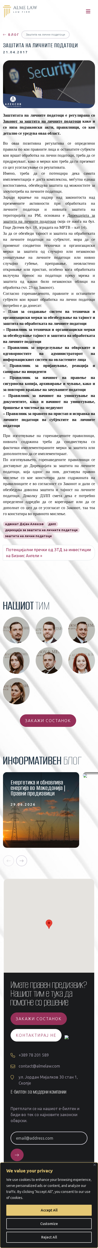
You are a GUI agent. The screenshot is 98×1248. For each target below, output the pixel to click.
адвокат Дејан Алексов (24, 524)
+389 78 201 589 (34, 1055)
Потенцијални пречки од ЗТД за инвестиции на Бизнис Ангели (48, 552)
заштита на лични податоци (28, 536)
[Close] (94, 1165)
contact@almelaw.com (39, 1066)
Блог (13, 34)
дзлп (52, 524)
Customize (49, 1224)
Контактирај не (36, 1035)
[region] (49, 1205)
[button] (8, 860)
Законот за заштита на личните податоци (42, 121)
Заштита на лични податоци (45, 34)
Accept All (49, 1210)
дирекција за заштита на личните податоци (41, 530)
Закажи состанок (48, 720)
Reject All (49, 1237)
